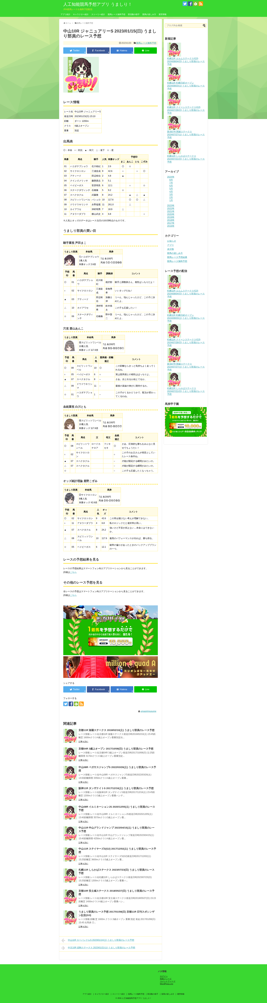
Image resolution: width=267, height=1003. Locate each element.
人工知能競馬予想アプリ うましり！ (97, 4)
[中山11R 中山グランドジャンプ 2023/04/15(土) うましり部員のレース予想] (70, 833)
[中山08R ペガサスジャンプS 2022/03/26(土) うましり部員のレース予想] (70, 773)
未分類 (170, 249)
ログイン (164, 976)
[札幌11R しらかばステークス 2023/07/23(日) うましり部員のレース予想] (70, 875)
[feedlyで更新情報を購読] (195, 3)
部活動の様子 (134, 14)
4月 (171, 191)
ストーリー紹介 (98, 14)
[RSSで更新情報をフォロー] (200, 3)
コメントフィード (167, 981)
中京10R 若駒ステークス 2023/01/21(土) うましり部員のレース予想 (101, 947)
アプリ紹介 (65, 14)
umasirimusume (148, 711)
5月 (171, 188)
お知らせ (171, 241)
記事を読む (83, 741)
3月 (171, 194)
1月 (171, 200)
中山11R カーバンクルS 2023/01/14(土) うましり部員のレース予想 (101, 940)
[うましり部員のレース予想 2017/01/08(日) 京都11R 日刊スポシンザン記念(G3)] (70, 917)
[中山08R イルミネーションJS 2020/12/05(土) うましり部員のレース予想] (70, 812)
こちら (73, 572)
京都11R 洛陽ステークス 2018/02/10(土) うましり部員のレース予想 (116, 730)
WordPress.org (166, 984)
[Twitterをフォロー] (185, 3)
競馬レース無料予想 (116, 14)
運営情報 (162, 14)
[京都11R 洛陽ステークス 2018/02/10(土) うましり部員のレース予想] (70, 736)
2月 (171, 197)
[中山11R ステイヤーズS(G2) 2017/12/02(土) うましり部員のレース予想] (70, 854)
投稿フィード (166, 979)
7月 (171, 183)
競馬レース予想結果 (177, 257)
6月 (171, 186)
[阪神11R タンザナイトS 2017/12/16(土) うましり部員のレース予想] (70, 794)
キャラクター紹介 (81, 14)
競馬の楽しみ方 (149, 14)
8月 (171, 180)
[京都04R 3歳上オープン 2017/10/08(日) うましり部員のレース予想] (70, 754)
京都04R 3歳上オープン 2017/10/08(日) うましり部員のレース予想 (116, 748)
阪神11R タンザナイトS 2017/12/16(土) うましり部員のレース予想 (116, 788)
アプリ (170, 245)
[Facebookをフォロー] (190, 3)
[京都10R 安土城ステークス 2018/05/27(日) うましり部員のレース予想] (70, 896)
